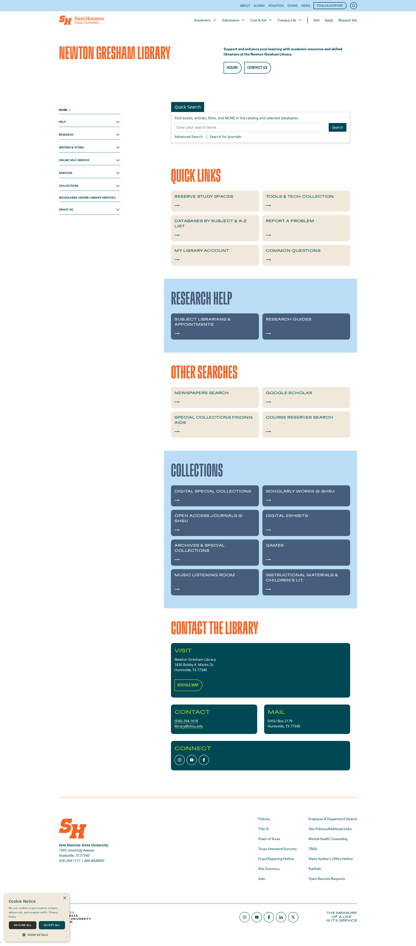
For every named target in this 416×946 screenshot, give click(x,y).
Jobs (261, 878)
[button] (37, 934)
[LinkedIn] (281, 917)
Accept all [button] (52, 925)
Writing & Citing (71, 147)
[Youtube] (192, 760)
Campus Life (287, 20)
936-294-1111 (70, 860)
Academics (202, 20)
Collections (68, 185)
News (305, 6)
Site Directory (269, 869)
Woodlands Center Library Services (87, 197)
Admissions (230, 20)
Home (63, 110)
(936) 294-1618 (186, 721)
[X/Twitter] (293, 917)
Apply (329, 20)
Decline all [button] (22, 925)
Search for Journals (225, 136)
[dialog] (36, 917)
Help (62, 121)
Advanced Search (189, 136)
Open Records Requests (327, 878)
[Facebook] (204, 760)
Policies (264, 819)
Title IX (263, 829)
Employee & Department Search (333, 819)
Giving (292, 6)
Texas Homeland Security (277, 849)
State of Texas (269, 839)
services (65, 173)
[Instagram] (179, 760)
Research (66, 134)
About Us (66, 209)
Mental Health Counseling (328, 839)
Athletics (276, 6)
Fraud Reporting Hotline (276, 859)
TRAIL (313, 849)
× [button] (64, 898)
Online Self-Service (74, 160)
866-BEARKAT (94, 860)
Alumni (259, 6)
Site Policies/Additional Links (330, 829)
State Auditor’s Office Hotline (331, 859)
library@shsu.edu (188, 726)
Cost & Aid (258, 20)
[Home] (81, 20)
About (245, 6)
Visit (316, 20)
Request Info (347, 20)
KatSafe (315, 869)
